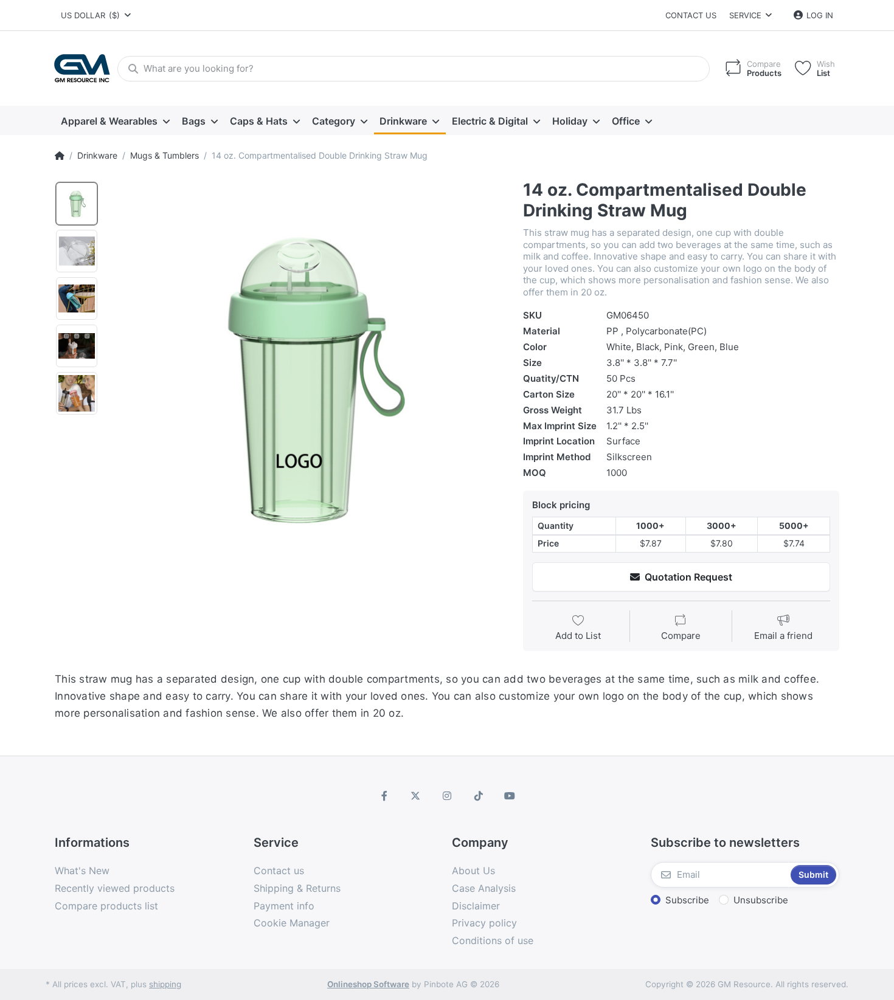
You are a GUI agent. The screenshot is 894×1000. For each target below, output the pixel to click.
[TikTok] (478, 795)
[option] (306, 378)
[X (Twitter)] (416, 795)
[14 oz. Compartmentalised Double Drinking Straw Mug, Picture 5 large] (76, 393)
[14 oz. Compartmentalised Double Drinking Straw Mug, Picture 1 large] (76, 203)
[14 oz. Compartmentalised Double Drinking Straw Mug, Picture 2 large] (76, 251)
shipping (165, 984)
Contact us (690, 15)
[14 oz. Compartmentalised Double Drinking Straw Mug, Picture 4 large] (76, 346)
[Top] (59, 156)
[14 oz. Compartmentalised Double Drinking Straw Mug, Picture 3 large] (76, 298)
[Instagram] (447, 795)
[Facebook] (384, 795)
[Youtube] (509, 795)
